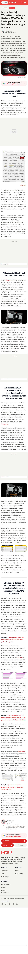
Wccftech (8, 280)
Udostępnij (6, 840)
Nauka (17, 870)
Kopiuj (21, 845)
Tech (13, 8)
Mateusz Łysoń (8, 31)
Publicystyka (19, 873)
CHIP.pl (7, 898)
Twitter (5, 845)
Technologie (5, 870)
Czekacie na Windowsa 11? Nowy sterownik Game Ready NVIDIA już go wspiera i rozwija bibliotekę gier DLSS (13, 718)
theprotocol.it (5, 901)
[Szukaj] (22, 2)
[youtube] (3, 825)
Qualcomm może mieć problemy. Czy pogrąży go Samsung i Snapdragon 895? (12, 787)
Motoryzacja (5, 877)
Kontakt (3, 887)
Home (5, 8)
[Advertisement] (14, 252)
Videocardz (23, 185)
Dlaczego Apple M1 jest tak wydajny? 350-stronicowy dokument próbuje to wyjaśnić (12, 639)
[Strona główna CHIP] (12, 2)
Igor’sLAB (20, 657)
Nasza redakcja (5, 884)
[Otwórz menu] (25, 2)
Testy (2, 873)
